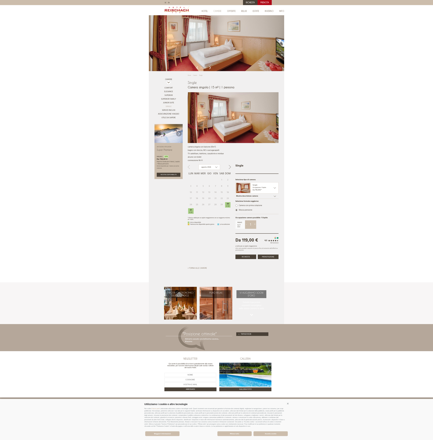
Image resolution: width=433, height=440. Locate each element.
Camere (217, 11)
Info (281, 11)
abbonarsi (190, 389)
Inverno (269, 11)
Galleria (245, 358)
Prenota (264, 2)
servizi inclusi (168, 110)
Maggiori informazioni (162, 434)
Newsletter (190, 358)
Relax (244, 11)
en (169, 2)
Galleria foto (245, 389)
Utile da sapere (168, 117)
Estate (256, 11)
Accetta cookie (270, 434)
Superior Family (168, 99)
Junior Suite (168, 102)
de (165, 2)
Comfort (168, 87)
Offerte (231, 11)
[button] (288, 404)
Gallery (203, 68)
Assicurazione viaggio (168, 113)
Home (189, 75)
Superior (169, 95)
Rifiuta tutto (234, 434)
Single (169, 106)
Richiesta (250, 2)
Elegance (168, 91)
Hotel (205, 11)
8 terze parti (156, 408)
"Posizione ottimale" (200, 333)
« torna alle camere (197, 268)
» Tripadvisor (244, 334)
